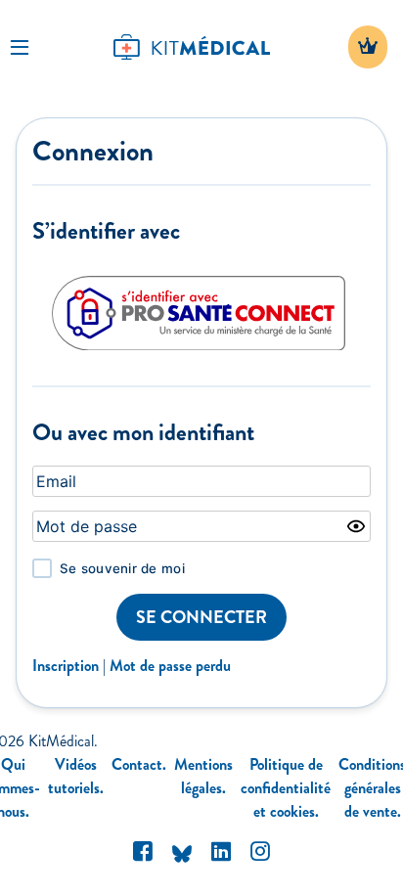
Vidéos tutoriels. (76, 776)
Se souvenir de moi (122, 568)
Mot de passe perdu (170, 665)
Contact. (139, 764)
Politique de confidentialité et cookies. (286, 788)
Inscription (65, 665)
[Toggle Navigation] (19, 47)
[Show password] (356, 526)
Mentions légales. (203, 776)
